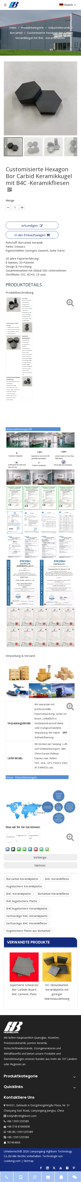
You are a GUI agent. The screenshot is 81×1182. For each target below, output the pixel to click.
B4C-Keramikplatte (18, 893)
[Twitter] (54, 1167)
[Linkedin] (47, 1167)
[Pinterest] (73, 1167)
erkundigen (29, 225)
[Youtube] (60, 1167)
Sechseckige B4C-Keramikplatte (26, 916)
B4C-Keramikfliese (57, 879)
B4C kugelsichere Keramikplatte (26, 908)
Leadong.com (12, 1161)
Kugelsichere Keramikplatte (24, 886)
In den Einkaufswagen (30, 235)
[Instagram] (67, 1167)
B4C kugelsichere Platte (21, 901)
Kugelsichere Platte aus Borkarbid (28, 930)
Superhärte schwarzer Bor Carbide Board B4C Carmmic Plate (24, 989)
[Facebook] (40, 1167)
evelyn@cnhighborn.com (22, 1116)
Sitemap (29, 1161)
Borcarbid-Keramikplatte (22, 879)
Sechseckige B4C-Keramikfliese (26, 923)
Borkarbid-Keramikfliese (53, 893)
